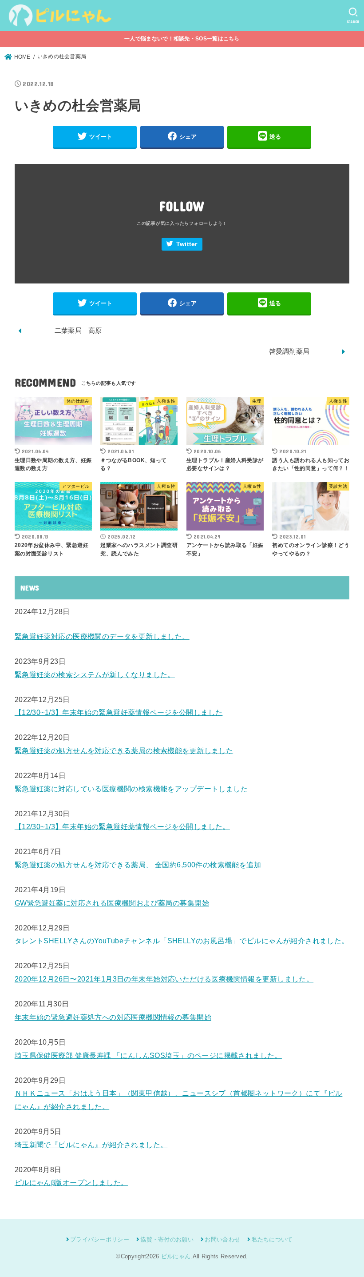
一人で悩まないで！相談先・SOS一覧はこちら (182, 39)
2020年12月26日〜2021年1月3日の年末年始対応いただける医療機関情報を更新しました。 (164, 979)
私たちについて (272, 1239)
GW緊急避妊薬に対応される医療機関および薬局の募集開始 (112, 903)
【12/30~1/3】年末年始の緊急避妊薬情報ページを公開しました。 (122, 826)
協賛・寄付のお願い (167, 1239)
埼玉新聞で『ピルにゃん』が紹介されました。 (91, 1145)
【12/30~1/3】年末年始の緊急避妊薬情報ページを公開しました (119, 712)
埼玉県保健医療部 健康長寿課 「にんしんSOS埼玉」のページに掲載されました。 (148, 1055)
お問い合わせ (222, 1239)
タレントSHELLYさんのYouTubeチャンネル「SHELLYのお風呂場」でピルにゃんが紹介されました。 (182, 941)
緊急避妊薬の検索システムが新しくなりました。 (95, 674)
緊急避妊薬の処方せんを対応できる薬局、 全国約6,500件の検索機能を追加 (138, 865)
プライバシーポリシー (99, 1239)
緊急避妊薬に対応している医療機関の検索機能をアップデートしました (131, 789)
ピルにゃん (176, 1256)
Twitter (187, 244)
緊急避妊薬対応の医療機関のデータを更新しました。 (102, 636)
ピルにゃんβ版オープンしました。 (71, 1182)
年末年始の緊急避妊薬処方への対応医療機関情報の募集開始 (113, 1017)
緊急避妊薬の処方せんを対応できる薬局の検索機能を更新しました (124, 750)
